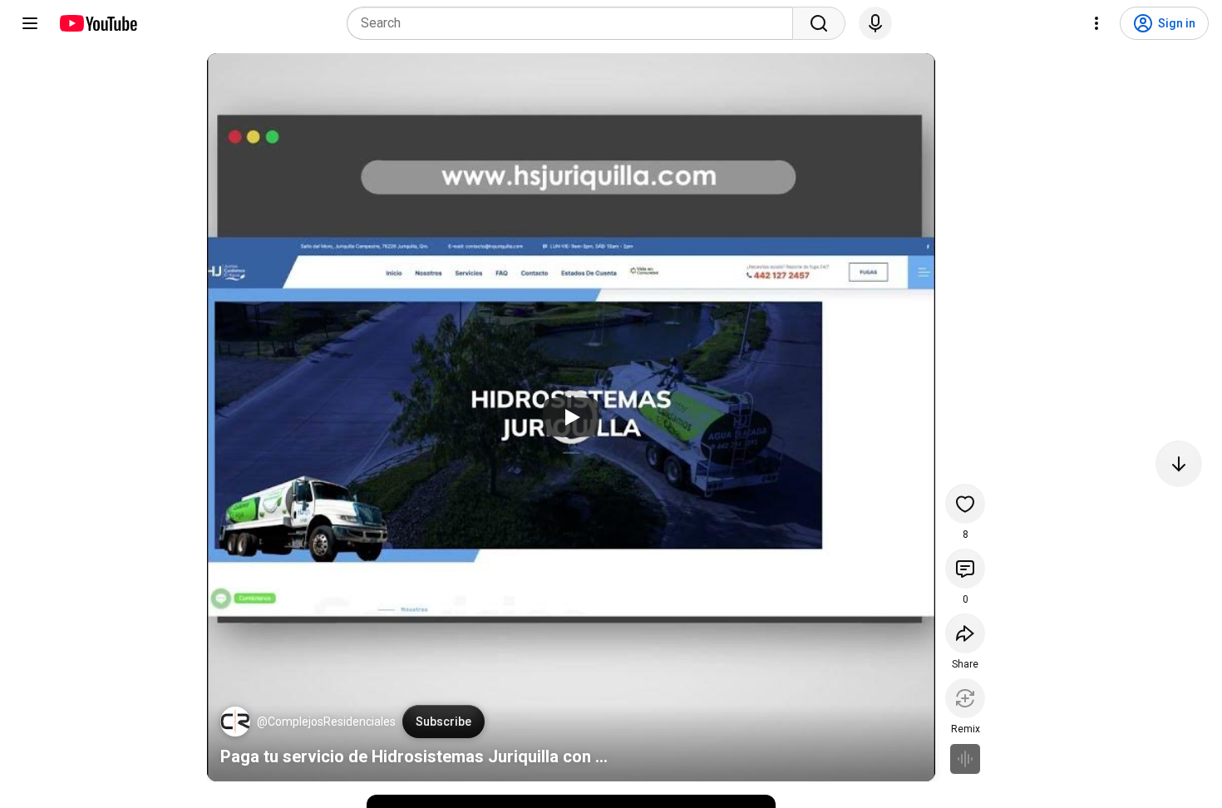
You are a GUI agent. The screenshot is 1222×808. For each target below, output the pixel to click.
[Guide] (30, 23)
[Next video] (1178, 464)
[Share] (965, 633)
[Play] (571, 417)
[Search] (818, 23)
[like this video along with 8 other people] (965, 504)
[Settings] (1096, 23)
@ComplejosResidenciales (326, 721)
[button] (235, 722)
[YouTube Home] (98, 23)
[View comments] (965, 569)
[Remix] (965, 698)
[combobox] (575, 23)
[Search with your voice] (875, 23)
